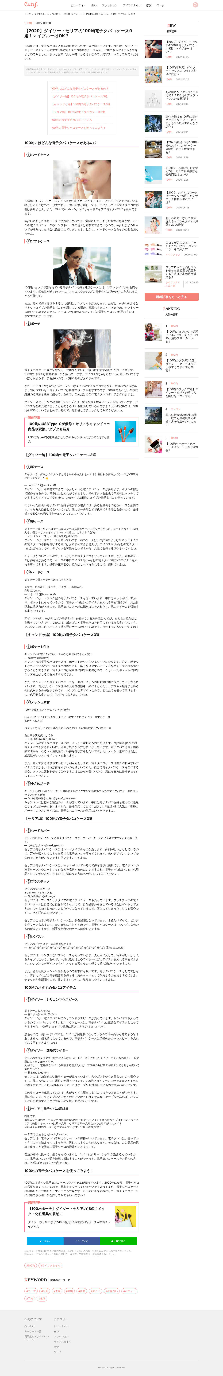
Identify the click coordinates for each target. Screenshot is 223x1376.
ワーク (161, 5)
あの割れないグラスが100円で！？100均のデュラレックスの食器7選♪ (182, 95)
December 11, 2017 (68, 485)
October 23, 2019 (60, 657)
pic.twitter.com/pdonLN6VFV (42, 1130)
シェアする (82, 1241)
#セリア (107, 1127)
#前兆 (81, 1291)
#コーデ (31, 1291)
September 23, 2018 (61, 1072)
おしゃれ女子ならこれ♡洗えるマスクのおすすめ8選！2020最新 (182, 221)
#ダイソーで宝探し (125, 478)
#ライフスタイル (50, 1265)
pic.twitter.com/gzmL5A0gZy (70, 892)
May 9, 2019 (86, 536)
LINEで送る (119, 1241)
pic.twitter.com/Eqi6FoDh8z (67, 1010)
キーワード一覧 (32, 1331)
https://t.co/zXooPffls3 (38, 481)
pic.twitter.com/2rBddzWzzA (70, 481)
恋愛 (149, 5)
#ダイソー (88, 478)
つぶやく (46, 1241)
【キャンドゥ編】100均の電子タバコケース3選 (80, 104)
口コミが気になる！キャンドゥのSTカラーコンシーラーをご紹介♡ (181, 246)
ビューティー (78, 5)
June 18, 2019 (65, 739)
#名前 (42, 1298)
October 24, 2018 (67, 1014)
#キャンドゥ (119, 1127)
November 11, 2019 (75, 845)
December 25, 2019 (88, 798)
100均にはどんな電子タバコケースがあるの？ (80, 88)
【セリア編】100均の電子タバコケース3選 (78, 112)
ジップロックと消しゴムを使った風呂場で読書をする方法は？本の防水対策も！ (181, 272)
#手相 (29, 1298)
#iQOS (130, 1127)
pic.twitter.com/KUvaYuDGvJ (60, 590)
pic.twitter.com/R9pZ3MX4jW (72, 735)
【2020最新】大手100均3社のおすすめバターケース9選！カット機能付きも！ (182, 147)
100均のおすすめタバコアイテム (71, 120)
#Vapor (61, 478)
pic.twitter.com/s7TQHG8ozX (64, 794)
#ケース (99, 478)
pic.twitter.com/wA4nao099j (89, 944)
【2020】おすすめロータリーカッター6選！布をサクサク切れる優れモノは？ (182, 197)
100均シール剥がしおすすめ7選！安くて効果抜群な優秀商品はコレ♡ (182, 171)
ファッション (110, 5)
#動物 (69, 1291)
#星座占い (112, 1291)
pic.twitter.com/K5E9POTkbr (47, 841)
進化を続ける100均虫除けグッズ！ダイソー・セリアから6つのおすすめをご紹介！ (182, 121)
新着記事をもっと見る (171, 297)
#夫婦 (57, 1291)
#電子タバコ (74, 478)
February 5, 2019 (66, 896)
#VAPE (53, 478)
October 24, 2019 (79, 1134)
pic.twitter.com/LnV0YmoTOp (115, 532)
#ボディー (129, 1291)
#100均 (109, 478)
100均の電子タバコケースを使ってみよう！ (78, 127)
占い (94, 5)
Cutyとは (29, 1326)
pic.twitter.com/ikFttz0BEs (109, 654)
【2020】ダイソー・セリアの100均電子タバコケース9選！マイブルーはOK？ (182, 47)
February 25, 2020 (67, 594)
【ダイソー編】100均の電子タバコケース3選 (79, 96)
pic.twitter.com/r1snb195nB (60, 1069)
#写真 (44, 1291)
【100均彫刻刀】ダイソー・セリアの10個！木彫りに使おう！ (181, 71)
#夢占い (95, 1291)
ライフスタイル (132, 5)
